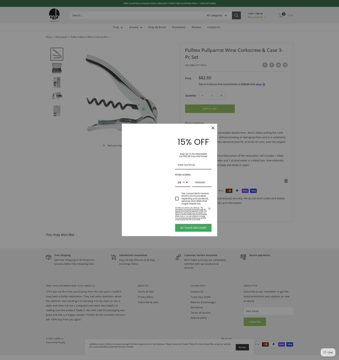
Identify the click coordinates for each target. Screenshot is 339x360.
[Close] (213, 128)
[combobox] (183, 182)
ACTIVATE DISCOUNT (193, 228)
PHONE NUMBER (183, 174)
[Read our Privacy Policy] (209, 209)
